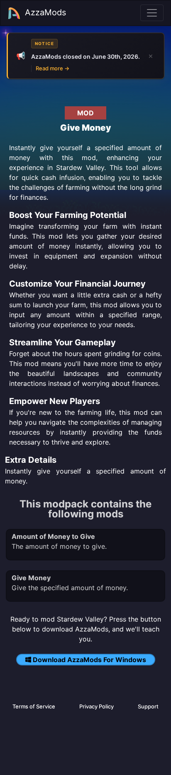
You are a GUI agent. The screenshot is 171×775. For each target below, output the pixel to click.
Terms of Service (33, 706)
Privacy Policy (96, 706)
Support (148, 706)
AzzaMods (45, 12)
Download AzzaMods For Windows (89, 659)
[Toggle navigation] (152, 13)
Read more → (52, 68)
